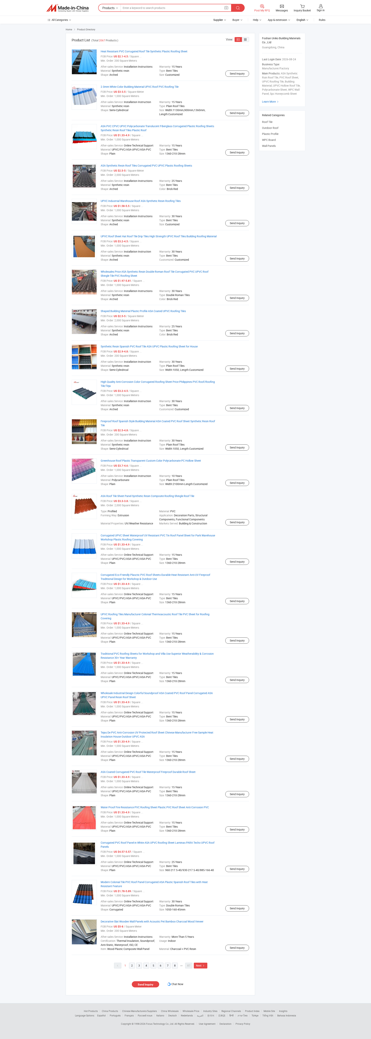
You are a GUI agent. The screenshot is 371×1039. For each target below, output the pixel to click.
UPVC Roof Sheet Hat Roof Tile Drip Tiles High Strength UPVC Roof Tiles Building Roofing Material (159, 236)
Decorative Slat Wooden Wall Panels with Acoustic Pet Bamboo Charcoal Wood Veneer (152, 921)
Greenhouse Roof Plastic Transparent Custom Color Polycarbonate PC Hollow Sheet (151, 460)
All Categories (60, 20)
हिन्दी (231, 1015)
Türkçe (255, 1015)
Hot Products (91, 1011)
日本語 (221, 1015)
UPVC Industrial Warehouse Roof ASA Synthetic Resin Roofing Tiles (141, 201)
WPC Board (269, 140)
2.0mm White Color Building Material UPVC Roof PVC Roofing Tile (140, 86)
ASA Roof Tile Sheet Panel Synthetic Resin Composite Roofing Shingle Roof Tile (147, 496)
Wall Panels (269, 146)
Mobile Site (269, 1011)
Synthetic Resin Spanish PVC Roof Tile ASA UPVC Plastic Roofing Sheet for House (149, 346)
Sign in (321, 10)
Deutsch (172, 1015)
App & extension (277, 20)
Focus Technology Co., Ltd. (160, 1023)
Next (200, 965)
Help (255, 20)
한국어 (210, 1015)
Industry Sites (210, 1011)
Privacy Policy (243, 1023)
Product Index (252, 1011)
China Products (110, 1011)
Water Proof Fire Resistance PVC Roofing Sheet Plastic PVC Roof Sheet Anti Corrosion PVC (155, 807)
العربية (200, 1015)
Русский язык (145, 1015)
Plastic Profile (270, 134)
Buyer (235, 20)
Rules (322, 20)
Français (129, 1015)
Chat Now (177, 984)
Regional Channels (231, 1011)
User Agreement (207, 1023)
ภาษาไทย (243, 1015)
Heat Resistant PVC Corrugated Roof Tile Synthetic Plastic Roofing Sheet (144, 51)
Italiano (160, 1015)
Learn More (270, 101)
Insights (283, 1011)
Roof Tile (267, 122)
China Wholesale (170, 1011)
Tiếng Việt (267, 1015)
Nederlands (187, 1015)
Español (101, 1015)
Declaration (225, 1023)
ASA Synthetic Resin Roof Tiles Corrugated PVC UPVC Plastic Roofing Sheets (146, 165)
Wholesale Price (191, 1011)
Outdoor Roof (270, 128)
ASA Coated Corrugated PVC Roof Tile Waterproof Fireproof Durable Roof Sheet (148, 772)
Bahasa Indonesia (286, 1015)
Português (115, 1015)
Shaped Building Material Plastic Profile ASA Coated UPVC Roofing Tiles (143, 311)
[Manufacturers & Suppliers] (67, 8)
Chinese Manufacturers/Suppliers (139, 1011)
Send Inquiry (237, 73)
